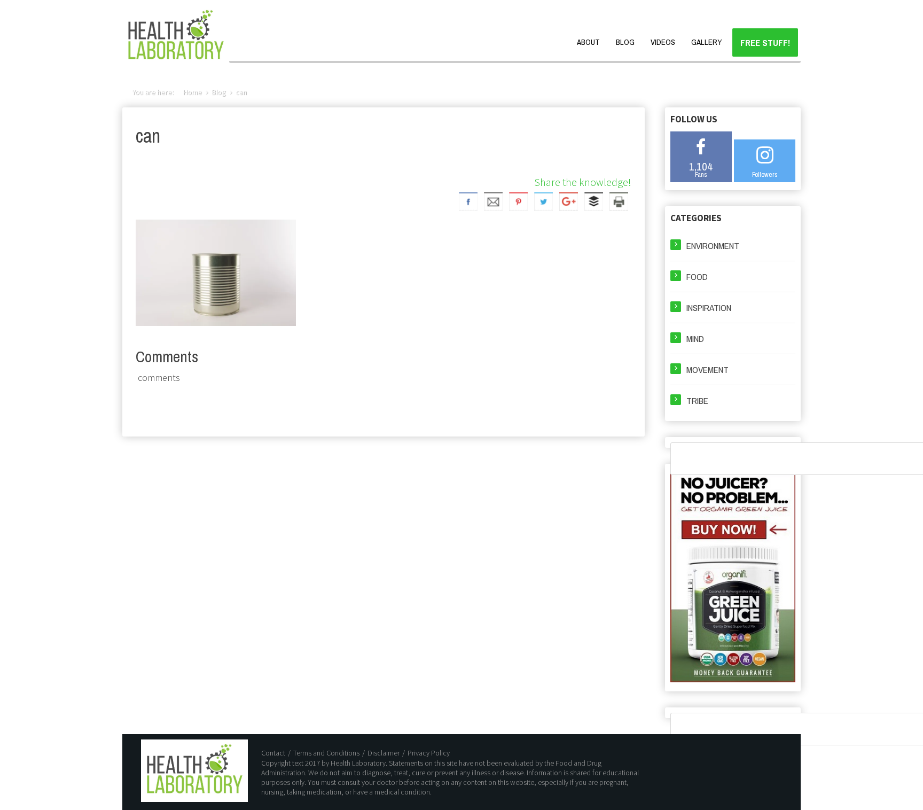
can (241, 92)
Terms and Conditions (326, 753)
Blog (219, 92)
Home (192, 92)
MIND (695, 338)
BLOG (625, 42)
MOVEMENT (707, 369)
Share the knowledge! (582, 182)
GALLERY (706, 42)
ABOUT (588, 42)
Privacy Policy (429, 753)
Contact (273, 753)
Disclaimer (383, 753)
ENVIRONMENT (712, 245)
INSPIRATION (708, 307)
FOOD (697, 276)
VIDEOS (663, 42)
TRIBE (697, 400)
